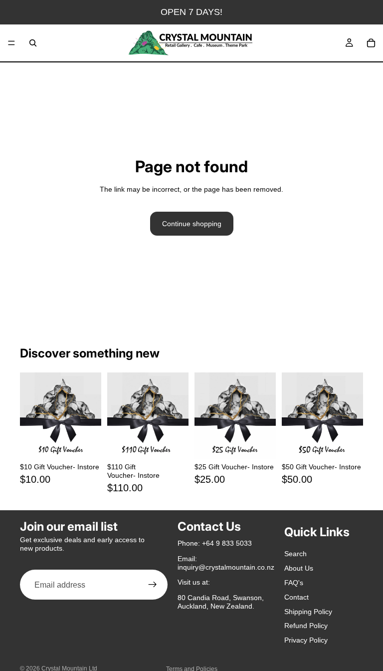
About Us (298, 569)
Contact (296, 597)
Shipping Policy (308, 612)
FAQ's (293, 583)
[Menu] (11, 42)
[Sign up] (152, 585)
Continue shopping (191, 224)
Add (94, 443)
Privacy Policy (306, 641)
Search (295, 554)
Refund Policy (306, 626)
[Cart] (371, 43)
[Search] (33, 43)
